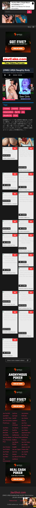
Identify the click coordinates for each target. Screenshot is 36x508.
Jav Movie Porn (16, 437)
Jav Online (25, 418)
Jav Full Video (26, 442)
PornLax (24, 440)
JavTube (14, 416)
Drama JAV (25, 449)
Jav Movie (15, 428)
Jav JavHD (25, 452)
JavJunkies (25, 413)
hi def (15, 115)
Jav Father (25, 430)
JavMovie (15, 459)
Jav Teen (5, 454)
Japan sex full (26, 447)
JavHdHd (5, 416)
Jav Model (15, 432)
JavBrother (25, 437)
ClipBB (14, 447)
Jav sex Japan (16, 449)
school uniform (8, 112)
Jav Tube (24, 454)
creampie (6, 108)
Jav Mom (5, 428)
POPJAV (24, 416)
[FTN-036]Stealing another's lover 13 (24, 265)
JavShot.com (18, 492)
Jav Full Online (7, 420)
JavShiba (5, 435)
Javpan (14, 454)
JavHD (14, 418)
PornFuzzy (6, 423)
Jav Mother (25, 428)
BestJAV (5, 432)
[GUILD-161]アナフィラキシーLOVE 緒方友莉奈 (10, 232)
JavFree (14, 413)
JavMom (14, 420)
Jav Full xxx (25, 435)
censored (15, 108)
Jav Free (24, 423)
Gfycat (23, 456)
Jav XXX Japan (26, 425)
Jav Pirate (6, 452)
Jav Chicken (6, 447)
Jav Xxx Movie (7, 437)
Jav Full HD (6, 413)
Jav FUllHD (6, 449)
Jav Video (24, 444)
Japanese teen (26, 432)
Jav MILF (5, 456)
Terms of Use (13, 500)
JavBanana (15, 435)
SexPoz (14, 430)
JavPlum (5, 430)
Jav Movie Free (16, 456)
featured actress (25, 108)
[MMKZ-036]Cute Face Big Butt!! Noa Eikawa (9, 246)
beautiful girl (7, 115)
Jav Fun (14, 452)
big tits (17, 112)
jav (23, 112)
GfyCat (24, 420)
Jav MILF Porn (7, 418)
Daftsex (14, 440)
